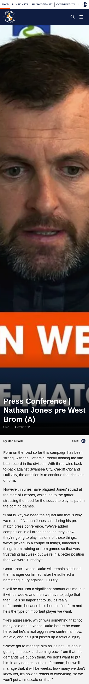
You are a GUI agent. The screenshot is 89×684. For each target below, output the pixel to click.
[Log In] (84, 4)
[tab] (5, 4)
